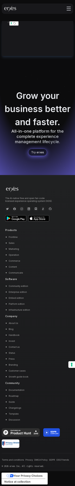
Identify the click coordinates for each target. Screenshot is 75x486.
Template (14, 413)
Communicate (16, 272)
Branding (13, 364)
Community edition (18, 286)
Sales (11, 243)
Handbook (14, 335)
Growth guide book (18, 376)
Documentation (16, 390)
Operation (14, 255)
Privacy (29, 460)
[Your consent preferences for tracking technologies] (71, 364)
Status (12, 353)
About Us (13, 323)
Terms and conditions (13, 460)
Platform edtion (17, 304)
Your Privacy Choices (28, 475)
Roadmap (14, 396)
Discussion (14, 419)
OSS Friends (62, 460)
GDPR (52, 460)
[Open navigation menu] (69, 8)
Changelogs (15, 408)
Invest (12, 341)
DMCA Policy (41, 460)
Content (13, 266)
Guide (12, 402)
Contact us (14, 347)
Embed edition (16, 298)
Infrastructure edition (19, 310)
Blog (11, 329)
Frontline (13, 237)
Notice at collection (17, 481)
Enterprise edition (18, 292)
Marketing (14, 249)
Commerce (14, 261)
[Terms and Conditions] (13, 23)
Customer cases (17, 370)
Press (12, 359)
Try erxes (37, 152)
